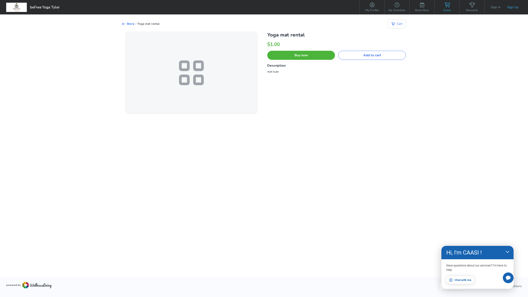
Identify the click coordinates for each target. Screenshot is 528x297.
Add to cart (372, 55)
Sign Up (513, 7)
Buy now (301, 55)
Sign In (496, 7)
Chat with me (463, 280)
